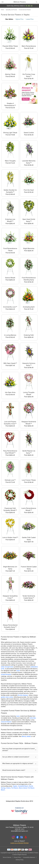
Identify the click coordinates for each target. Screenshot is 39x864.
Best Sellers (9, 19)
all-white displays (23, 695)
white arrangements (7, 667)
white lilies (33, 718)
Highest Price (19, 19)
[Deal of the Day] (29, 94)
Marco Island (23, 788)
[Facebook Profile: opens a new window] (17, 837)
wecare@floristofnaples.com (19, 831)
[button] (35, 859)
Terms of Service (7, 857)
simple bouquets (6, 674)
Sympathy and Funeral (11, 9)
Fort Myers (14, 788)
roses (18, 670)
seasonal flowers (6, 722)
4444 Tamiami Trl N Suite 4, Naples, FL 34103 (19, 827)
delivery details (26, 736)
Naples (15, 786)
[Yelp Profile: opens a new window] (25, 837)
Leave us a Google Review (19, 843)
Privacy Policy (17, 857)
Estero (8, 788)
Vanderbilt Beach (23, 786)
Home (2, 9)
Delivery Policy (19, 859)
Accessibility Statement (29, 857)
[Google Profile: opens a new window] (21, 837)
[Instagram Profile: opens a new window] (13, 837)
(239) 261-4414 (19, 829)
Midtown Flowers (20, 2)
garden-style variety (7, 697)
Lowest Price (30, 19)
